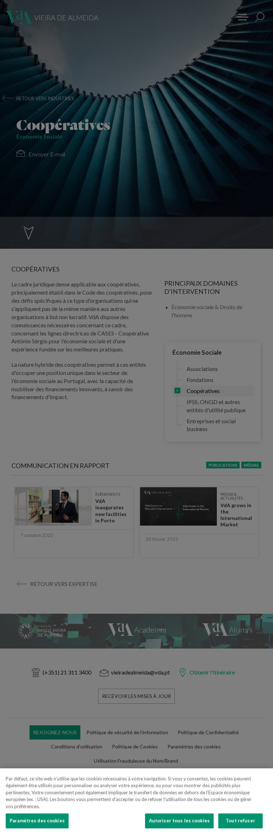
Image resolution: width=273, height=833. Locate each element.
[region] (136, 800)
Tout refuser (240, 820)
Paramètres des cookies (37, 820)
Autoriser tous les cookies (179, 820)
